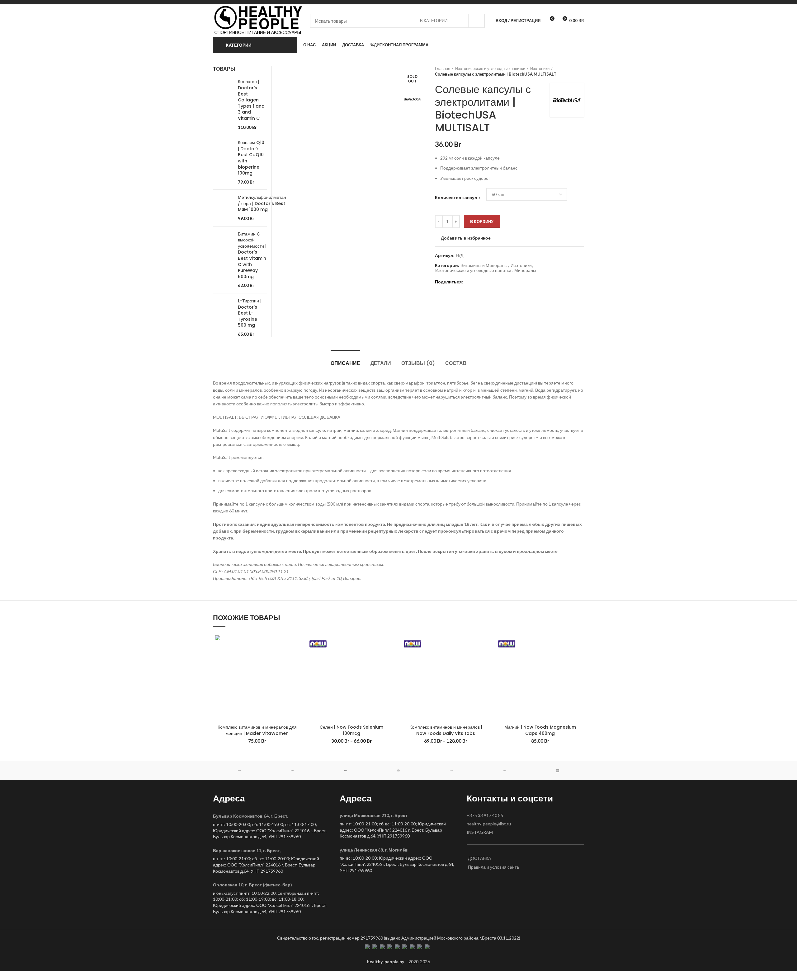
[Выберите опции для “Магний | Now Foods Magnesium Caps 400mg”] (579, 657)
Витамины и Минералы (483, 265)
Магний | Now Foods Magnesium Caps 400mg (540, 730)
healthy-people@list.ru (489, 823)
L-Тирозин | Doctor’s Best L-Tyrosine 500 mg (250, 313)
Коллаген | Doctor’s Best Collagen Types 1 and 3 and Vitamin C (251, 100)
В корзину (482, 221)
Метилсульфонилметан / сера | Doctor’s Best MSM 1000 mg (262, 203)
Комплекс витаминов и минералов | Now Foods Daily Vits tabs (445, 730)
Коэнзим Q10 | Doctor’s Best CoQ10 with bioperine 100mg (251, 158)
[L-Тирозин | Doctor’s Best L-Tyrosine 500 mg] (223, 317)
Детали (380, 363)
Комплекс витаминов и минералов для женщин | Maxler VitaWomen (257, 730)
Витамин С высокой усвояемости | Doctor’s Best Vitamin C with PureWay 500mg (252, 255)
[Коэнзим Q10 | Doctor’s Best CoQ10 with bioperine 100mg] (223, 162)
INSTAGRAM (480, 832)
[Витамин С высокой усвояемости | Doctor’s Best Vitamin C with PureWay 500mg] (223, 259)
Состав (456, 363)
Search (476, 21)
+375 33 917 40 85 (485, 815)
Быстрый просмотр (296, 671)
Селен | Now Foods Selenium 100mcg (351, 730)
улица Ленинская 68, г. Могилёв (374, 849)
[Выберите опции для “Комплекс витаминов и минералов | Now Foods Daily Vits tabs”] (485, 657)
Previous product (568, 71)
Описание (345, 363)
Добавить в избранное (466, 238)
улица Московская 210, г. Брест (374, 815)
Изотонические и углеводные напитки (490, 68)
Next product (581, 71)
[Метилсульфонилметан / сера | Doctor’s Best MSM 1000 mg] (223, 207)
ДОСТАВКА (479, 858)
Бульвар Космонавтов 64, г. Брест (250, 816)
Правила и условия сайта (493, 867)
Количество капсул (456, 197)
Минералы (525, 270)
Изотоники (539, 68)
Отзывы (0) (418, 363)
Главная (442, 68)
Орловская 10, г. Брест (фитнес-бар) (252, 884)
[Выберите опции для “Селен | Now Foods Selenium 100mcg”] (390, 657)
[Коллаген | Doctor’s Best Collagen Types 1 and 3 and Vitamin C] (223, 104)
